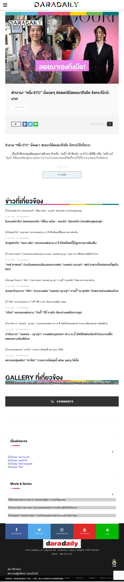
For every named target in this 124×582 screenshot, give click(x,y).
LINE (107, 534)
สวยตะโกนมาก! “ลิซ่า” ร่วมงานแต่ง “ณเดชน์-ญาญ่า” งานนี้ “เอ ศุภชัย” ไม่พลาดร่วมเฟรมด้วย (61, 291)
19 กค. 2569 (9, 260)
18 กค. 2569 (9, 286)
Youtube (84, 533)
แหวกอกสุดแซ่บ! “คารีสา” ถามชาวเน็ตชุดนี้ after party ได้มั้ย (42, 360)
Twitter (39, 533)
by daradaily (23, 217)
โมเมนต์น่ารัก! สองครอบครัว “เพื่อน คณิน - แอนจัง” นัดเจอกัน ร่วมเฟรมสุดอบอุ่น (53, 221)
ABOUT (68, 578)
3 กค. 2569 (9, 355)
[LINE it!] (35, 124)
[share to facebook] (25, 124)
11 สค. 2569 (9, 238)
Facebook (16, 533)
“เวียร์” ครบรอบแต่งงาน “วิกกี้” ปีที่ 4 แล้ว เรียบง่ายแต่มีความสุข (43, 312)
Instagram (62, 533)
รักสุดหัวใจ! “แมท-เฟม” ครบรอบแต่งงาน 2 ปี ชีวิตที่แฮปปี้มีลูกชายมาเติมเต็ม (51, 243)
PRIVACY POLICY (107, 578)
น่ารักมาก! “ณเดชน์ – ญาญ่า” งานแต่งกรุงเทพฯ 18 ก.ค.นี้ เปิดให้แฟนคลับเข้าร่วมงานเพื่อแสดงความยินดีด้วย (59, 336)
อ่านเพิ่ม (62, 174)
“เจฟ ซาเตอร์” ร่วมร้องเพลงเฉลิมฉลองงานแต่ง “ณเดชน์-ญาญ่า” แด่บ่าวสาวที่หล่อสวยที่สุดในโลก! (61, 267)
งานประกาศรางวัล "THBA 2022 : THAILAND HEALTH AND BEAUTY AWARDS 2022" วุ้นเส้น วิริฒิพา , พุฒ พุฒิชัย (62, 383)
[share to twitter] (30, 124)
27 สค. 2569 (9, 217)
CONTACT (79, 578)
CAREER (91, 578)
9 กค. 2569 (9, 329)
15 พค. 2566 (19, 107)
